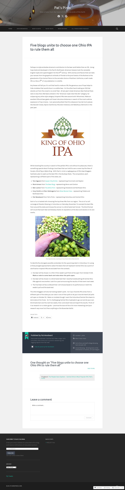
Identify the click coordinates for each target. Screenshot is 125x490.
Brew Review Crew (66, 191)
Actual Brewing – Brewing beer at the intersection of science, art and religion (87, 348)
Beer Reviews (62, 28)
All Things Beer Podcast (80, 28)
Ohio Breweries (22, 28)
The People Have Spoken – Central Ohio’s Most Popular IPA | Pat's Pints (66, 377)
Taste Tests (49, 28)
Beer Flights (36, 28)
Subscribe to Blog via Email (15, 439)
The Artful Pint (50, 188)
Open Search (117, 29)
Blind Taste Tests (80, 338)
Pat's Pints (62, 8)
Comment (88, 417)
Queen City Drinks (51, 181)
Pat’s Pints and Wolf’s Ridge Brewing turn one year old (86, 344)
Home (10, 28)
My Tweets (9, 476)
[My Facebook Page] (58, 16)
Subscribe (11, 453)
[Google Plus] (66, 16)
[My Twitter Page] (62, 16)
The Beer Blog (50, 184)
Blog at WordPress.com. (14, 486)
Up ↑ (117, 486)
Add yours (91, 368)
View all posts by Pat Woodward (44, 347)
